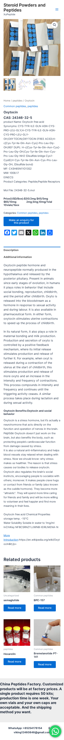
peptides (17, 100)
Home (7, 100)
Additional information (18, 257)
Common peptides (15, 106)
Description (11, 250)
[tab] (32, 250)
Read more (14, 607)
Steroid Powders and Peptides (25, 7)
